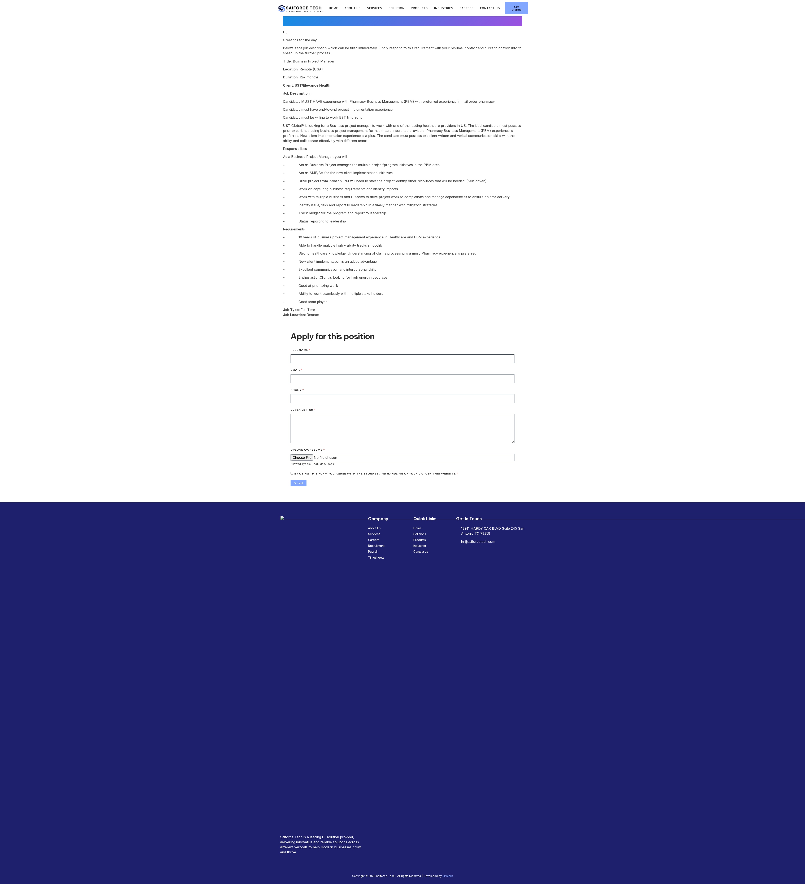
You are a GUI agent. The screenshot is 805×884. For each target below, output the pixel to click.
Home (333, 8)
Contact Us (490, 8)
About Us (352, 8)
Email (297, 370)
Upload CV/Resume (308, 449)
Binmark (448, 876)
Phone (297, 389)
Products (419, 8)
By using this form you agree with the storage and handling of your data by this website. (376, 473)
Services (374, 8)
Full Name (301, 350)
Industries (443, 8)
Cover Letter (303, 409)
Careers (467, 8)
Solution (396, 8)
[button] (516, 8)
